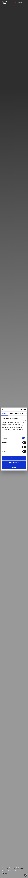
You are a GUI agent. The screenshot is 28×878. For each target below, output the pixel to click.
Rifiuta (14, 467)
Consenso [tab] (4, 413)
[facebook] (12, 868)
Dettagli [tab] (11, 413)
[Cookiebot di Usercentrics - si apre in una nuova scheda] (20, 409)
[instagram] (5, 868)
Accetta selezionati (14, 462)
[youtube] (21, 868)
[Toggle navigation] (24, 2)
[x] (17, 868)
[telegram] (18, 870)
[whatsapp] (5, 873)
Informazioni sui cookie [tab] (21, 413)
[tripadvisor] (11, 870)
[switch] (24, 442)
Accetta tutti (14, 457)
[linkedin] (4, 870)
